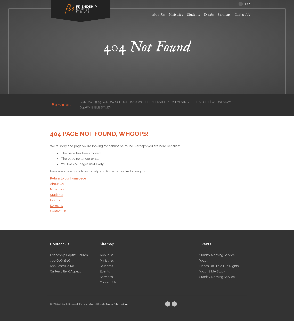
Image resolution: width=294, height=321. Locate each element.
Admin (124, 304)
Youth (203, 260)
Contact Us (58, 211)
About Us (57, 184)
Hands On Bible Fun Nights (219, 266)
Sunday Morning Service (217, 255)
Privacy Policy (113, 304)
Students (56, 195)
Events (55, 200)
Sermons (56, 205)
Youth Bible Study (212, 271)
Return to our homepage (68, 178)
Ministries (57, 189)
